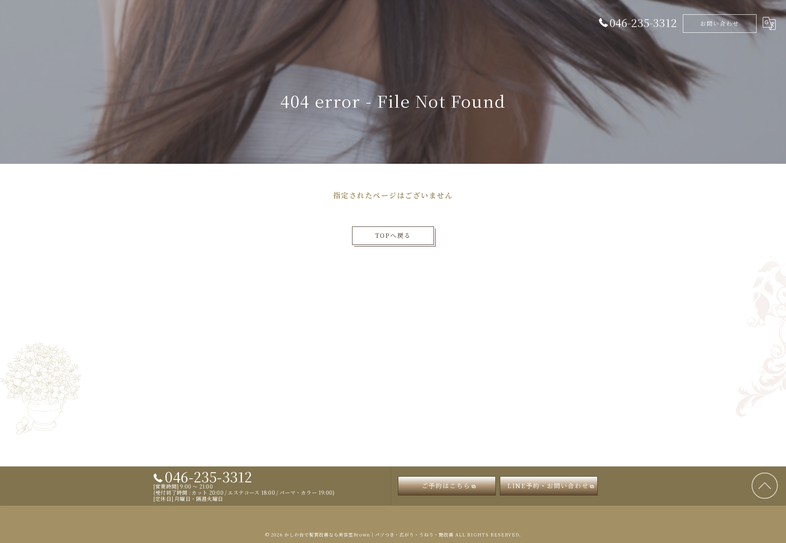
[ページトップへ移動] (765, 486)
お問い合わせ (719, 23)
